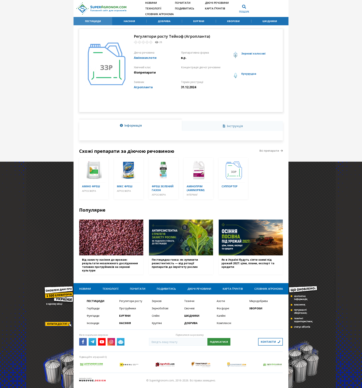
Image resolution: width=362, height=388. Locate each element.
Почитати (182, 3)
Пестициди (93, 21)
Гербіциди (93, 308)
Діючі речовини (217, 3)
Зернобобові (160, 308)
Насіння (129, 21)
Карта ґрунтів (215, 8)
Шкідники (269, 21)
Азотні (221, 301)
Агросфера (89, 191)
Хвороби (233, 21)
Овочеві (189, 308)
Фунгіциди (93, 315)
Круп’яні (157, 323)
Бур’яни (198, 21)
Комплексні (224, 323)
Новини (151, 3)
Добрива (164, 21)
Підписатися (219, 341)
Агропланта (143, 87)
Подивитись (184, 8)
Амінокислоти (145, 58)
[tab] (130, 125)
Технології (153, 8)
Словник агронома (159, 14)
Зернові (157, 301)
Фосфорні (223, 308)
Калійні (221, 315)
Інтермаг (192, 194)
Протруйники (127, 308)
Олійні (156, 315)
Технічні (189, 301)
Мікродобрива (258, 301)
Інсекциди (93, 323)
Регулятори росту (130, 301)
